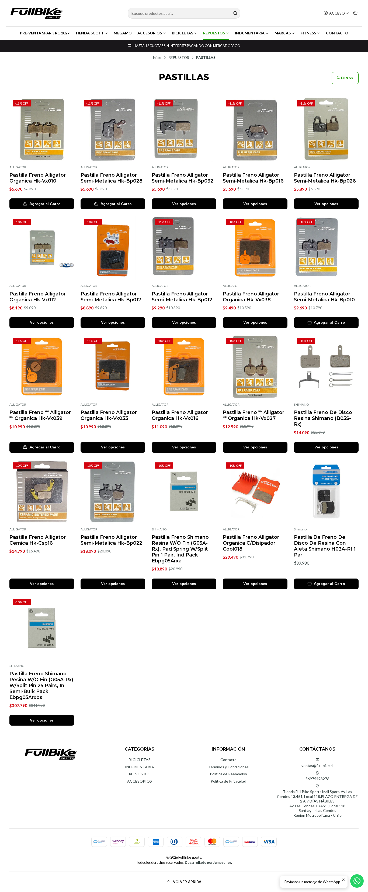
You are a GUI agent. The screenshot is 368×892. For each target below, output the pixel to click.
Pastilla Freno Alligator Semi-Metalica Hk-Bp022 (111, 540)
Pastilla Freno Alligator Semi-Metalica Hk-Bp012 (182, 296)
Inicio (157, 58)
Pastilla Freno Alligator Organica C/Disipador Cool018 (251, 543)
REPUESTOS (214, 33)
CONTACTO (337, 33)
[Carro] (355, 13)
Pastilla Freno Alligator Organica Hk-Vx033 (109, 415)
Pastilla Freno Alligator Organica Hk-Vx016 (180, 415)
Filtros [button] (346, 78)
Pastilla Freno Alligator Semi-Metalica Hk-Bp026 (325, 178)
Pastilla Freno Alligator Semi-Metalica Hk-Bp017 (111, 296)
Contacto (228, 759)
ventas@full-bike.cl (317, 765)
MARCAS (283, 33)
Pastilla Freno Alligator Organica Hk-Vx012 (37, 296)
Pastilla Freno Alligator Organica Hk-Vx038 (251, 296)
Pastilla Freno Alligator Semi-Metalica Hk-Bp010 (324, 296)
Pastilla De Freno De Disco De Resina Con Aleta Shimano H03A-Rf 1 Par (325, 546)
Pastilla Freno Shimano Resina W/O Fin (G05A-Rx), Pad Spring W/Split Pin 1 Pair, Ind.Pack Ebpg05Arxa (180, 548)
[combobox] (184, 13)
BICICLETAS (182, 33)
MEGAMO (123, 33)
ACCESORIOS (149, 33)
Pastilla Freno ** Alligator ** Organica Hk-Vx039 (40, 415)
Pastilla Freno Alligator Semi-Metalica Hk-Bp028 (112, 178)
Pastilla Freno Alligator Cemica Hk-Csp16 (37, 540)
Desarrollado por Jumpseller (208, 862)
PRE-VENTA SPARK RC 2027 (45, 33)
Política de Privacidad (228, 781)
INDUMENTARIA (250, 33)
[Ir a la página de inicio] (36, 13)
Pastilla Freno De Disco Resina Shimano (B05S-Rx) (323, 418)
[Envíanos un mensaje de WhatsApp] (357, 881)
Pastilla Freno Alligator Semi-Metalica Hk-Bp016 (253, 178)
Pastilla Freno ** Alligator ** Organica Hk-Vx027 (253, 415)
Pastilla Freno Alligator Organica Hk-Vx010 (37, 178)
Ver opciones (184, 204)
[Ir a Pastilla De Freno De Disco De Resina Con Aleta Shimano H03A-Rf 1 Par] (326, 491)
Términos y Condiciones (228, 767)
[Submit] (235, 13)
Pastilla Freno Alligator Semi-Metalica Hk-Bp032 (182, 178)
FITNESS (308, 33)
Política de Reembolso (228, 774)
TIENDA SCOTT (89, 33)
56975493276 (317, 778)
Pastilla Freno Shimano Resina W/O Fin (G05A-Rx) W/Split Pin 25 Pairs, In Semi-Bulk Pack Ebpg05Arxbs (41, 685)
